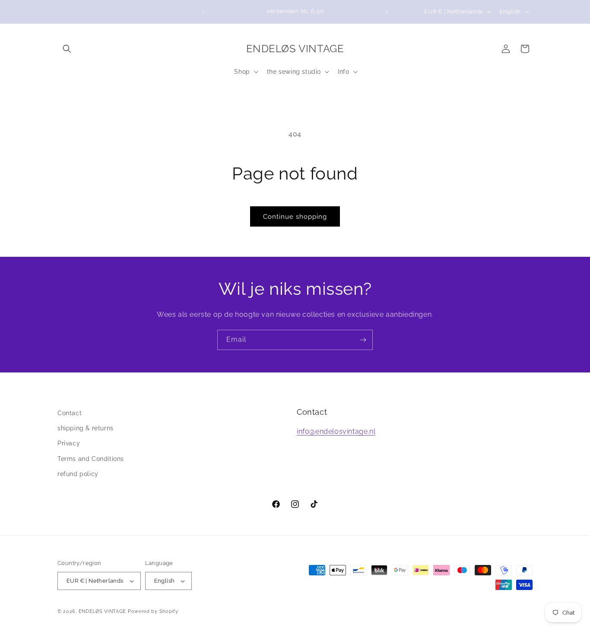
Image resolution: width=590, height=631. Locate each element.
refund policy (77, 473)
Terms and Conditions (90, 458)
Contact (69, 413)
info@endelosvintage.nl (336, 431)
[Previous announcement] (203, 11)
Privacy (68, 443)
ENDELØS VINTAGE (103, 611)
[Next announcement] (387, 11)
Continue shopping (295, 217)
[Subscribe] (362, 340)
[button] (66, 48)
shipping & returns (85, 428)
